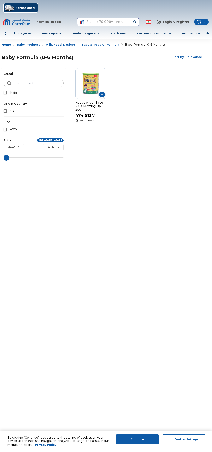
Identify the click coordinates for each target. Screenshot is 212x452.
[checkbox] (5, 92)
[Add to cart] (102, 94)
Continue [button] (137, 439)
